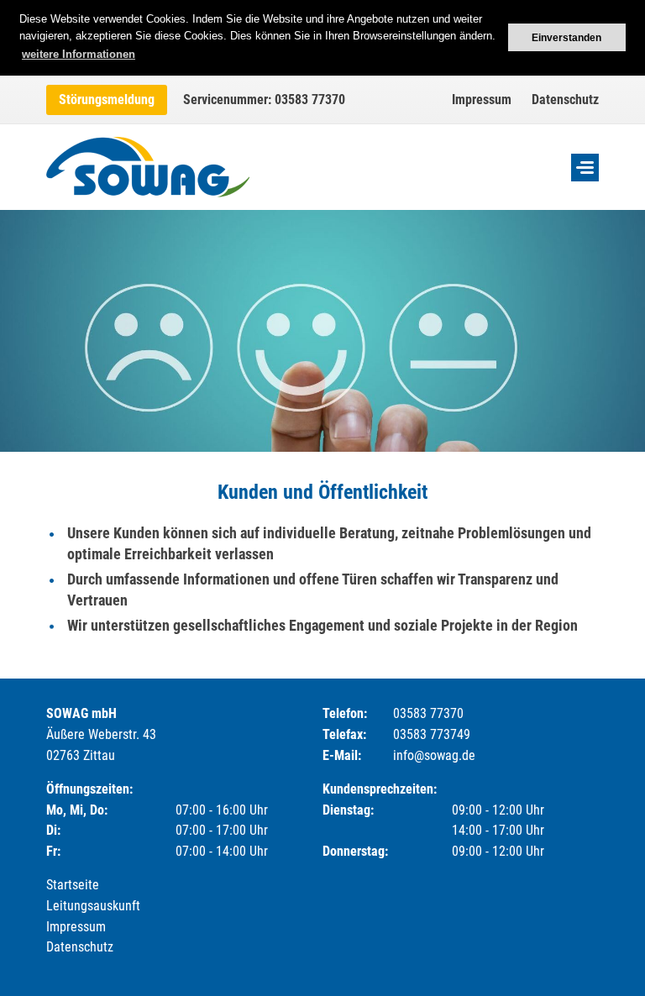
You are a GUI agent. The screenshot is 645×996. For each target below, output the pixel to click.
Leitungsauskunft (93, 906)
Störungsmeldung (107, 99)
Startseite (72, 885)
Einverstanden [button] (566, 37)
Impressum (481, 99)
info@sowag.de (434, 755)
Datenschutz (565, 99)
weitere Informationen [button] (78, 54)
